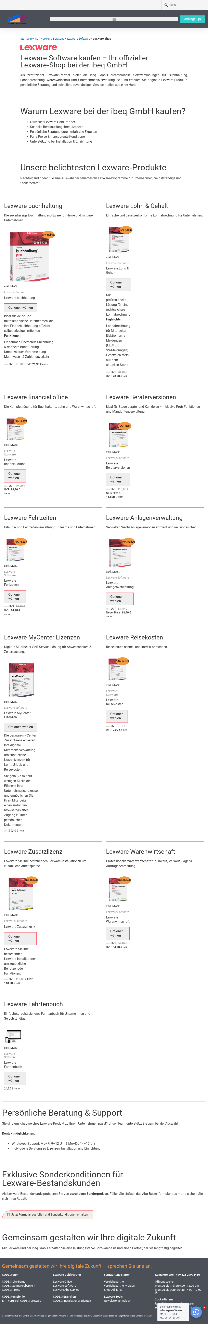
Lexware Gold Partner (67, 1274)
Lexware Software (78, 38)
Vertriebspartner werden (119, 1285)
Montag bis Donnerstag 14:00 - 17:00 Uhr (178, 1291)
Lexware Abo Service (66, 1289)
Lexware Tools (113, 1296)
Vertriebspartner (114, 1281)
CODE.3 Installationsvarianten (72, 1300)
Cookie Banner (164, 1299)
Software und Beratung (50, 38)
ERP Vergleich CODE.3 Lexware (21, 1300)
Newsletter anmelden (117, 1300)
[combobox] (184, 5)
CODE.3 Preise (11, 1289)
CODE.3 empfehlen (14, 1296)
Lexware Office (62, 1281)
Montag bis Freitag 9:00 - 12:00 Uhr (177, 1285)
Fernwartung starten (117, 1274)
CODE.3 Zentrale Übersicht (18, 1285)
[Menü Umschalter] (114, 19)
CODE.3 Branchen (64, 1296)
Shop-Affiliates (113, 1289)
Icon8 (155, 1316)
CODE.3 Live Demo (13, 1281)
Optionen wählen (20, 307)
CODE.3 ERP (10, 1274)
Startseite (26, 38)
